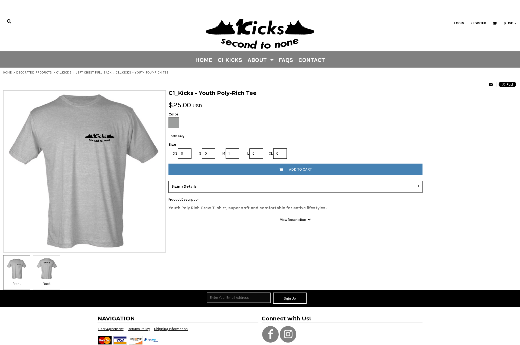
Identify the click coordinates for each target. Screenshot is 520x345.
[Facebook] (270, 334)
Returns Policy (139, 329)
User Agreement (110, 329)
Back (47, 284)
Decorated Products (34, 72)
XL (271, 153)
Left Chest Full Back (94, 72)
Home (7, 72)
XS (175, 153)
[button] (260, 59)
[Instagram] (288, 334)
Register (478, 23)
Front (17, 284)
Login (459, 23)
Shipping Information (171, 329)
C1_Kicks (64, 72)
